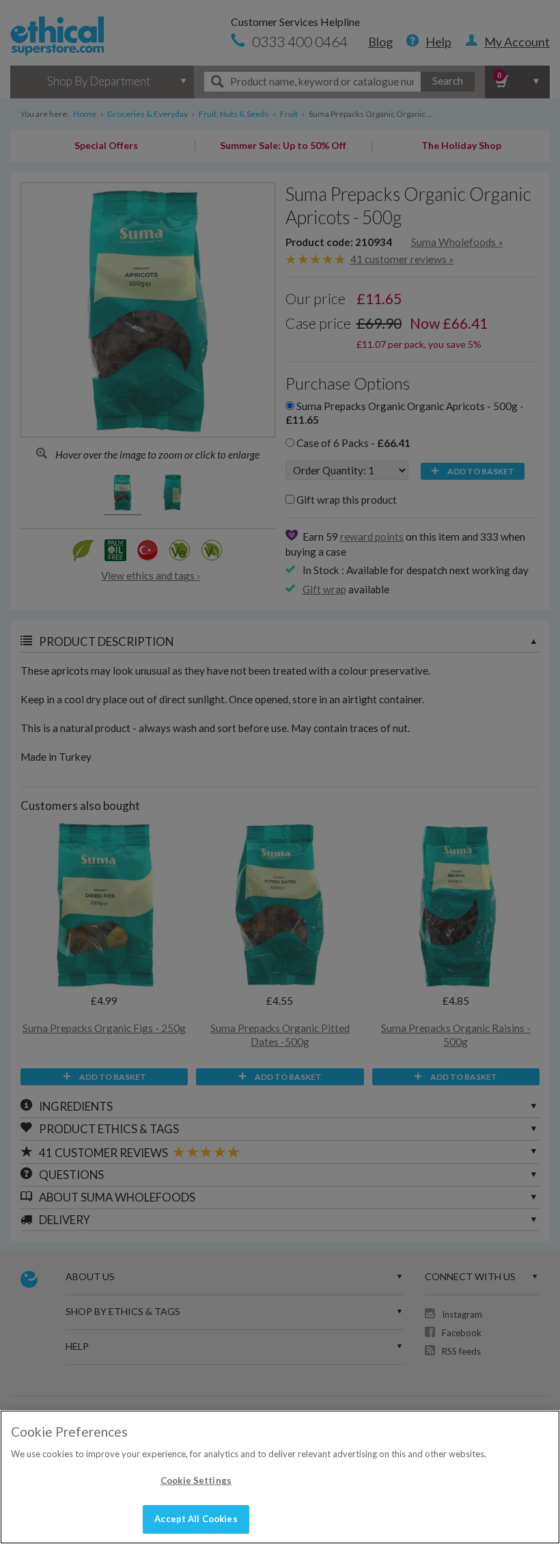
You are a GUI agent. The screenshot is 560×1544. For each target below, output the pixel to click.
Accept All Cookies (195, 1518)
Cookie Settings (196, 1480)
